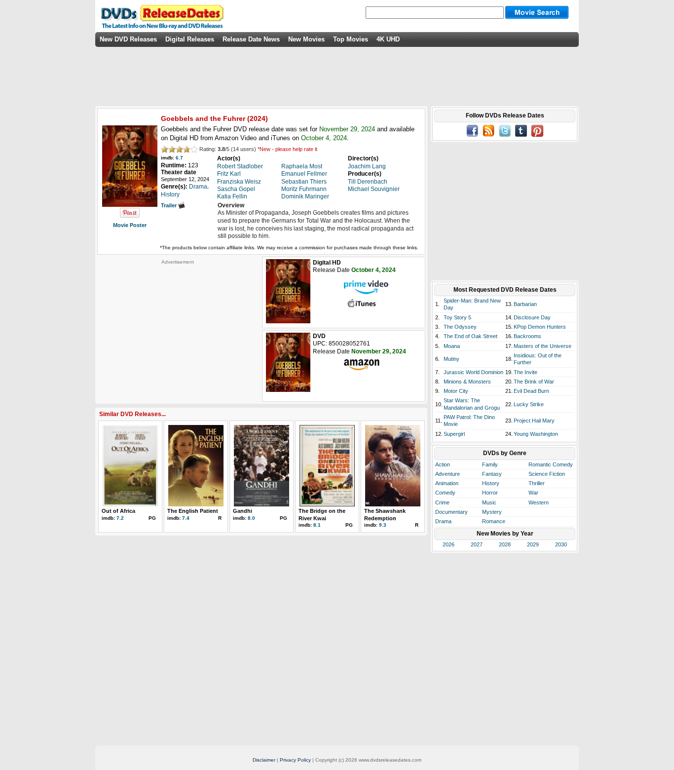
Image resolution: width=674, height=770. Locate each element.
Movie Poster (130, 225)
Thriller (536, 483)
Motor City (456, 391)
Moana (452, 346)
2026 (448, 544)
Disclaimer (264, 760)
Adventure (447, 474)
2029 (533, 544)
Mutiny (451, 359)
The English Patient (192, 511)
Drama (443, 521)
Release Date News (251, 39)
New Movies (306, 39)
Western (538, 502)
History (490, 483)
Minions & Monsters (467, 382)
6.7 (179, 157)
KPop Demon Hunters (540, 327)
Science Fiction (546, 474)
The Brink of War (534, 382)
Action (442, 464)
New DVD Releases (128, 39)
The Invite (525, 372)
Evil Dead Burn (531, 391)
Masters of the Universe (542, 346)
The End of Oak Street (470, 336)
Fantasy (492, 474)
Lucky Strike (529, 404)
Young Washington (536, 434)
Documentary (451, 512)
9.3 (382, 525)
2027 (477, 544)
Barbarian (525, 304)
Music (489, 502)
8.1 (317, 525)
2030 (561, 544)
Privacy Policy (295, 760)
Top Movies (350, 39)
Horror (490, 493)
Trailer (169, 205)
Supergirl (454, 434)
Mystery (492, 512)
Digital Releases (189, 39)
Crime (442, 502)
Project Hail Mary (534, 421)
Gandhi (242, 511)
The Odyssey (460, 327)
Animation (446, 483)
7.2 (120, 518)
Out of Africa (118, 511)
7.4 (185, 518)
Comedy (445, 493)
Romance (493, 521)
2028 (505, 544)
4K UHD (388, 39)
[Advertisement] (178, 326)
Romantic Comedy (550, 464)
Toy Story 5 (457, 317)
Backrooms (527, 336)
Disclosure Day (532, 317)
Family (490, 464)
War (533, 493)
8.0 (251, 518)
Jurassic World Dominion (473, 372)
